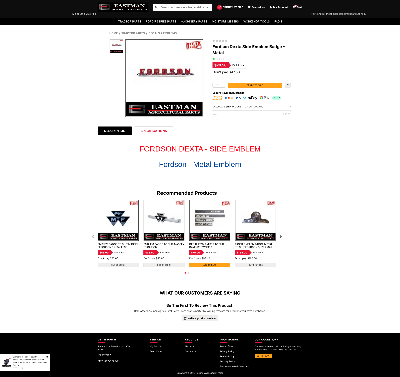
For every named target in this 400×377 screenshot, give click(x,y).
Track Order (156, 351)
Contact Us (190, 351)
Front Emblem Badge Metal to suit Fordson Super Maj (253, 246)
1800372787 (233, 7)
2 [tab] (188, 273)
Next (281, 237)
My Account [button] (280, 7)
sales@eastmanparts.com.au (349, 13)
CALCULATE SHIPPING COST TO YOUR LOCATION (238, 106)
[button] (288, 85)
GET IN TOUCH (263, 356)
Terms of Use (226, 346)
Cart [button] (298, 7)
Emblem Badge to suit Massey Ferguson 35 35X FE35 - (118, 246)
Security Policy (227, 361)
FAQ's (278, 21)
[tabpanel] (118, 233)
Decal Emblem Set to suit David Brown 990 (206, 246)
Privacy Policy (227, 351)
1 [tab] (185, 273)
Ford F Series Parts (161, 21)
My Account (156, 346)
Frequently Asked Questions (234, 366)
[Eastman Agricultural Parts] (123, 7)
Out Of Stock (118, 265)
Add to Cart (256, 85)
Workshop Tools (256, 21)
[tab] (115, 130)
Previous (93, 237)
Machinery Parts (194, 21)
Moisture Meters (225, 21)
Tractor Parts (129, 21)
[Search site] (156, 7)
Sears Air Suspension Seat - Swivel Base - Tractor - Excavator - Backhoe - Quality (30, 362)
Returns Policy (227, 356)
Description (114, 131)
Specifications (154, 131)
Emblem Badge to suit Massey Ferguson (163, 246)
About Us (189, 346)
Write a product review (201, 318)
